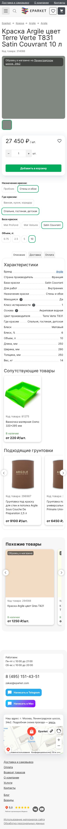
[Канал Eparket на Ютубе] (42, 809)
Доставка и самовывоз (15, 2)
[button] (4, 473)
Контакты (59, 2)
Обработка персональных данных (24, 823)
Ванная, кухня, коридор (18, 202)
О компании (41, 2)
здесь (52, 722)
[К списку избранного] (53, 11)
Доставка (35, 254)
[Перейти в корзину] (61, 11)
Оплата (49, 254)
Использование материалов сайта (24, 819)
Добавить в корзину (33, 168)
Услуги (8, 782)
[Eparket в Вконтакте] (35, 809)
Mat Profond (11, 224)
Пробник (9, 188)
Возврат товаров (14, 772)
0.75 (6, 238)
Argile (59, 271)
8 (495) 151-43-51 (22, 676)
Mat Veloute (31, 224)
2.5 (16, 238)
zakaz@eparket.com (17, 683)
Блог (6, 794)
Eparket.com (33, 11)
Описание (19, 254)
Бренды (9, 800)
